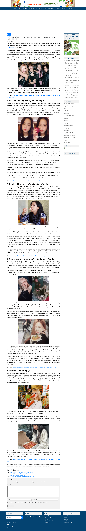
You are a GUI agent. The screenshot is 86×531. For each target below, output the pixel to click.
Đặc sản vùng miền (69, 106)
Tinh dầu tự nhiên (69, 139)
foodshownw (10, 47)
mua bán (66, 520)
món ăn (65, 517)
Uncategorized (68, 142)
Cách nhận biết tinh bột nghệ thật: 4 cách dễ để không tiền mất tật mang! (71, 70)
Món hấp (67, 123)
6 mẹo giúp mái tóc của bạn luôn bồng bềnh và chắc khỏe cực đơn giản (32, 180)
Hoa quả (35, 8)
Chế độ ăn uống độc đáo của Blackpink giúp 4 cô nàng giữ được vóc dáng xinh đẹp (40, 11)
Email (35, 499)
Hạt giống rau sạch (69, 111)
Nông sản (21, 8)
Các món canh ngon (69, 103)
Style (66, 133)
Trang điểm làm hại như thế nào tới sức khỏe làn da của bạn (29, 255)
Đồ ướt (65, 8)
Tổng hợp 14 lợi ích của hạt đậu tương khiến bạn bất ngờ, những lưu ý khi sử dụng (72, 65)
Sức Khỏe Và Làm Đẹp (58, 8)
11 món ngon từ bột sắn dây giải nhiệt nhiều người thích (21, 476)
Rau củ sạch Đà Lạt (69, 132)
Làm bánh (67, 116)
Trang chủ (16, 8)
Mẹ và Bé (50, 8)
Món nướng (67, 127)
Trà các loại (67, 140)
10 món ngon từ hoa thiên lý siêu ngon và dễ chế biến (21, 472)
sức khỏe (66, 515)
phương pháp (67, 519)
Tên (8, 499)
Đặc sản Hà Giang (69, 105)
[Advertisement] (43, 22)
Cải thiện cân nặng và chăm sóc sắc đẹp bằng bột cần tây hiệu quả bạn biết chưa (35, 367)
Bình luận (9, 484)
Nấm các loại (68, 128)
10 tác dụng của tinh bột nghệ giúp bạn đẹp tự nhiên (71, 74)
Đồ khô (26, 8)
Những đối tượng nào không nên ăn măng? (18, 473)
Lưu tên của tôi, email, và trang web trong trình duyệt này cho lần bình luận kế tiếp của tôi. (29, 502)
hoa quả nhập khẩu (69, 115)
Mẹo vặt (70, 8)
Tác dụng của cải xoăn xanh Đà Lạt (17, 475)
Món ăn (30, 8)
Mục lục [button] (9, 34)
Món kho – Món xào (69, 125)
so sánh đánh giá (68, 522)
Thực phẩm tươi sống (42, 8)
